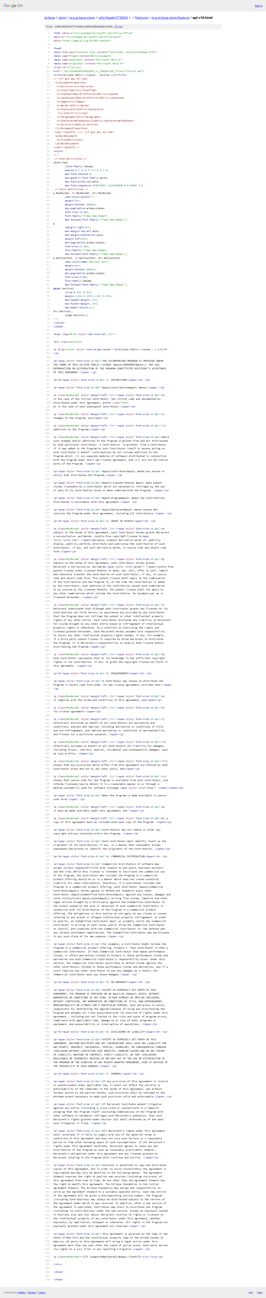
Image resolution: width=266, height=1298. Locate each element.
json (259, 1292)
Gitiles (21, 1292)
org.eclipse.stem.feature (170, 17)
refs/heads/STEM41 (113, 17)
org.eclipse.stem (82, 17)
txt (251, 1292)
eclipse (49, 17)
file (118, 26)
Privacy (32, 1292)
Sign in (258, 5)
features (141, 17)
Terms (42, 1292)
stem (62, 17)
